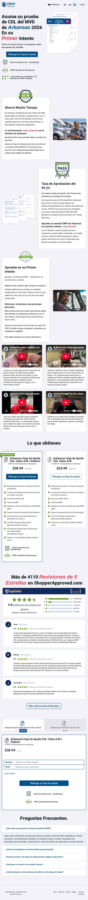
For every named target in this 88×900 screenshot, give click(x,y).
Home (55, 892)
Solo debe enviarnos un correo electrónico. (23, 337)
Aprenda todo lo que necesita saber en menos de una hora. (25, 138)
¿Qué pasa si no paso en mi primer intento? (24, 864)
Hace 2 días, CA (25, 655)
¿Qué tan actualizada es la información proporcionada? (30, 849)
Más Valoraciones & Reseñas (44, 706)
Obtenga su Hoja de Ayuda (22, 54)
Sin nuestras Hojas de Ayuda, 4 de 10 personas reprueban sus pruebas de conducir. (61, 194)
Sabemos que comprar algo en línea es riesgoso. (25, 286)
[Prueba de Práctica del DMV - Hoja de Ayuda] (8, 4)
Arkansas (55, 4)
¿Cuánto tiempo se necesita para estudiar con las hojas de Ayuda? (34, 872)
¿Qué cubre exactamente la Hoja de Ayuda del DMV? (28, 828)
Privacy (68, 892)
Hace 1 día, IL (23, 624)
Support (74, 892)
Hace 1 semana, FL (29, 683)
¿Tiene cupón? (9, 773)
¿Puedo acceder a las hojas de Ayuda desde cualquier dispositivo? (34, 857)
